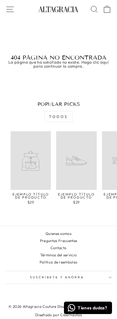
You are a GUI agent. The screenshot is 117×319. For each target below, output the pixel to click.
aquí (104, 62)
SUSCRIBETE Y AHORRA (57, 277)
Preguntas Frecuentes (58, 240)
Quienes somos (58, 233)
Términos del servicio (58, 255)
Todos (58, 116)
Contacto (59, 247)
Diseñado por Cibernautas (58, 314)
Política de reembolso (59, 262)
